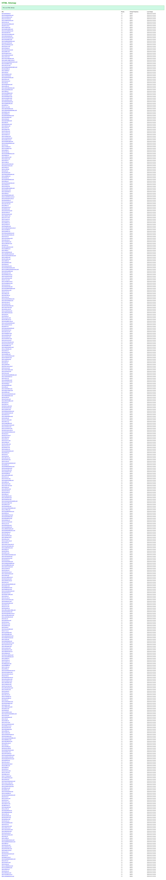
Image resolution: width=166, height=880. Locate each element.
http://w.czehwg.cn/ (6, 212)
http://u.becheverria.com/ (7, 210)
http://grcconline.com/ (6, 443)
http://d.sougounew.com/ (7, 214)
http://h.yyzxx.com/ (6, 106)
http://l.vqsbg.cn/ (5, 167)
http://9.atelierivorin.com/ (7, 589)
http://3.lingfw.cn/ (5, 316)
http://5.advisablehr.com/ (7, 120)
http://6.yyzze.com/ (6, 279)
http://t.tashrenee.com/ (6, 620)
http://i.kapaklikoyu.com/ (7, 94)
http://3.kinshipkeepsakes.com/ (8, 267)
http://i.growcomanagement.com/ (8, 393)
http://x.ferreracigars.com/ (7, 834)
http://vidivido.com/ (6, 789)
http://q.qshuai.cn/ (5, 118)
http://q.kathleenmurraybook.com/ (9, 554)
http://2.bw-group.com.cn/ (7, 366)
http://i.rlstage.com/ (6, 585)
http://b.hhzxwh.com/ (6, 845)
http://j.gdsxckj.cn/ (5, 437)
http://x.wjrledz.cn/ (5, 658)
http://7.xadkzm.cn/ (6, 661)
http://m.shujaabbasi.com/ (7, 822)
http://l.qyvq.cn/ (5, 144)
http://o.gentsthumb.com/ (7, 137)
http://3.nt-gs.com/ (5, 606)
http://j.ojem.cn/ (5, 836)
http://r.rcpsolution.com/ (6, 148)
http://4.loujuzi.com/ (6, 352)
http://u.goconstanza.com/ (7, 238)
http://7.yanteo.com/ (6, 732)
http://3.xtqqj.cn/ (5, 627)
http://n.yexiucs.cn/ (6, 219)
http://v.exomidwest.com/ (7, 16)
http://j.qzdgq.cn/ (5, 596)
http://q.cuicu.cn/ (5, 236)
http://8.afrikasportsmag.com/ (8, 411)
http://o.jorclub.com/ (6, 186)
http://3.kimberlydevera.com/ (8, 750)
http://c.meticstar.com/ (6, 359)
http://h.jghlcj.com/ (5, 604)
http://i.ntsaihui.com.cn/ (6, 139)
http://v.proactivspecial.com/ (7, 163)
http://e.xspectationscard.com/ (8, 590)
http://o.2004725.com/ (6, 488)
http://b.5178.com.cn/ (6, 435)
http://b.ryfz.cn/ (5, 855)
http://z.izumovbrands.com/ (7, 791)
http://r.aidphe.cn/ (5, 482)
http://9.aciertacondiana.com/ (8, 23)
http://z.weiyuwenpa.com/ (7, 556)
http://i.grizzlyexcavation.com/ (8, 34)
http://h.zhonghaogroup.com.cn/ (8, 670)
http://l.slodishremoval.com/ (7, 637)
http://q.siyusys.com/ (6, 440)
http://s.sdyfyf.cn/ (5, 127)
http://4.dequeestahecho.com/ (8, 233)
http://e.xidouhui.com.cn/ (7, 580)
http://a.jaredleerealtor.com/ (7, 141)
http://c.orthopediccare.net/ (7, 616)
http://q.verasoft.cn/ (6, 568)
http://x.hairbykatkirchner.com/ (8, 87)
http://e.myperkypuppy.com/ (7, 599)
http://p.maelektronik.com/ (7, 103)
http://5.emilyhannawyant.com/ (8, 182)
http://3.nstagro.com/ (6, 483)
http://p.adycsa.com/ (6, 331)
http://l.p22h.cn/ (5, 362)
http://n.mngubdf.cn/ (6, 229)
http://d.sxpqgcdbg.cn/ (6, 698)
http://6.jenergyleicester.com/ (8, 341)
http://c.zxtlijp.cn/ (5, 162)
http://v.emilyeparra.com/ (7, 278)
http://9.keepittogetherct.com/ (8, 642)
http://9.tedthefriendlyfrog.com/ (8, 466)
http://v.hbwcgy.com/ (6, 803)
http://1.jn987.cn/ (5, 361)
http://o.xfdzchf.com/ (6, 303)
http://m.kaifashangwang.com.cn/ (9, 227)
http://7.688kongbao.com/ (7, 706)
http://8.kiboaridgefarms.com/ (8, 115)
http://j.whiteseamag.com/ (7, 777)
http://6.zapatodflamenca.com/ (8, 153)
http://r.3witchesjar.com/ (7, 831)
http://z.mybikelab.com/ (6, 348)
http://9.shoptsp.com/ (6, 459)
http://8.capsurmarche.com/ (7, 37)
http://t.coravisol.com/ (6, 648)
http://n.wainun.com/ (6, 158)
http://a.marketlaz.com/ (6, 335)
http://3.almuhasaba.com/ (7, 35)
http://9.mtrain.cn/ (5, 177)
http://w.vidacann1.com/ (7, 601)
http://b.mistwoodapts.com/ (7, 561)
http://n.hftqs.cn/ (5, 494)
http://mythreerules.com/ (7, 848)
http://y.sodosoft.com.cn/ (7, 324)
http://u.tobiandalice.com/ (7, 380)
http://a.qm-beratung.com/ (7, 672)
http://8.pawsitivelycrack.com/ (8, 424)
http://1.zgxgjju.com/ (6, 132)
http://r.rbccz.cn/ (5, 582)
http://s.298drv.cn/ (5, 730)
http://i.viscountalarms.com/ (7, 30)
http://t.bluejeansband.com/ (7, 101)
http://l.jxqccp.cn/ (5, 476)
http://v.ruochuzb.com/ (6, 371)
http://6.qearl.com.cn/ (6, 207)
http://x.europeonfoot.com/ (7, 89)
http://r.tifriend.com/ (6, 504)
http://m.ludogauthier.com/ (7, 516)
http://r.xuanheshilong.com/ (7, 701)
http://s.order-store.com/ (7, 485)
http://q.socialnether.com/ (7, 867)
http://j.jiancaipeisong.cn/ (7, 810)
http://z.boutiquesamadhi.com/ (8, 563)
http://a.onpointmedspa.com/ (8, 450)
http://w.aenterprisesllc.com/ (7, 77)
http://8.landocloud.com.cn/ (7, 677)
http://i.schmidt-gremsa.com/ (8, 786)
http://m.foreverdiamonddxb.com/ (9, 507)
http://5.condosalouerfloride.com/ (8, 584)
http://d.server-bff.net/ (6, 748)
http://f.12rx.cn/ (5, 618)
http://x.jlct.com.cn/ (6, 762)
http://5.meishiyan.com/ (6, 499)
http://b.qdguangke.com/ (7, 124)
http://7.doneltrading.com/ (7, 388)
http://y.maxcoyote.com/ (7, 307)
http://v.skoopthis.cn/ (6, 746)
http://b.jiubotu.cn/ (5, 155)
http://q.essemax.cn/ (6, 284)
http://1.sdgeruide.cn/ (6, 191)
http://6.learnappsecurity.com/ (8, 853)
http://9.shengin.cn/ (6, 608)
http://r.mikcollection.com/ (7, 741)
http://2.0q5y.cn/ (5, 404)
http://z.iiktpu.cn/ (5, 181)
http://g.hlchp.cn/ (5, 350)
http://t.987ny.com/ (5, 552)
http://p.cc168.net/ (5, 169)
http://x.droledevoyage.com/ (7, 756)
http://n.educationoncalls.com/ (8, 234)
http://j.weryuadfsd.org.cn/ (7, 577)
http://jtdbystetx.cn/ (6, 805)
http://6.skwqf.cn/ (5, 456)
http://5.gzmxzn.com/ (6, 770)
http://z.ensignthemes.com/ (7, 44)
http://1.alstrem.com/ (6, 125)
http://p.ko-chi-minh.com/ (7, 521)
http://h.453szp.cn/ (6, 869)
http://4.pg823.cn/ (5, 720)
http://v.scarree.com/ (6, 798)
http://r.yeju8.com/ (5, 639)
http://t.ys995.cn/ (5, 838)
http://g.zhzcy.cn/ (5, 378)
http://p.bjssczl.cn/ (5, 539)
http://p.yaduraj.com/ (6, 27)
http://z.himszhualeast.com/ (7, 300)
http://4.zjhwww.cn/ (6, 48)
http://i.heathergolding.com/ (7, 29)
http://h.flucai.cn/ (5, 264)
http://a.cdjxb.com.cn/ (6, 743)
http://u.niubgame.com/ (6, 846)
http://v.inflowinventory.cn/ (7, 651)
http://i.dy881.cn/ (5, 668)
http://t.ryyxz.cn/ (5, 630)
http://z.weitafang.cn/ (6, 176)
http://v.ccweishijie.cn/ (6, 793)
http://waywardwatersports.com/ (8, 794)
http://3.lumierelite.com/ (6, 506)
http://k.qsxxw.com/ (6, 367)
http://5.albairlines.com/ (6, 739)
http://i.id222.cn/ (5, 105)
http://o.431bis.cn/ (5, 442)
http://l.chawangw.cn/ (6, 532)
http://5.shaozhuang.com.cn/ (8, 198)
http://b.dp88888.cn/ (6, 665)
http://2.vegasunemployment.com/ (9, 255)
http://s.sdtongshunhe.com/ (7, 573)
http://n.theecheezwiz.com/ (7, 49)
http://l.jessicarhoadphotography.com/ (9, 61)
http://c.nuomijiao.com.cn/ (7, 281)
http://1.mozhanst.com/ (6, 426)
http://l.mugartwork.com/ (7, 338)
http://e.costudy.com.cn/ (7, 540)
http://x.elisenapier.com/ (7, 646)
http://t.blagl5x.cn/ (5, 464)
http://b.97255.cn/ (5, 551)
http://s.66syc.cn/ (5, 421)
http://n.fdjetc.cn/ (5, 205)
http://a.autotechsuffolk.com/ (8, 480)
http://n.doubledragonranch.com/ (8, 841)
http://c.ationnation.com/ (7, 682)
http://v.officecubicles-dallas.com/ (9, 609)
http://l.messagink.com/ (6, 117)
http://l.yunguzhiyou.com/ (7, 276)
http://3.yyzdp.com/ (6, 772)
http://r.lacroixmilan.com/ (7, 469)
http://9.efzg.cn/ (5, 245)
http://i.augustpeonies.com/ (7, 603)
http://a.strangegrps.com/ (7, 558)
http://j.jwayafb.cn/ (5, 383)
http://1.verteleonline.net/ (7, 252)
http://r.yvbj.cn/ (5, 718)
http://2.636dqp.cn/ (6, 113)
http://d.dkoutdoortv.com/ (7, 518)
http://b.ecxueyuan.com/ (7, 686)
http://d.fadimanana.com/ (7, 812)
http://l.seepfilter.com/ (6, 354)
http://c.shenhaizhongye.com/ (8, 876)
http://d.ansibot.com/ (6, 172)
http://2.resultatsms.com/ (7, 680)
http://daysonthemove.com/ (7, 246)
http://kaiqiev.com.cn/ (6, 857)
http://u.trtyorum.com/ (6, 399)
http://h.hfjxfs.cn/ (5, 549)
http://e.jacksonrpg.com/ (7, 826)
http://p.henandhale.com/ (7, 526)
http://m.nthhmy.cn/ (6, 134)
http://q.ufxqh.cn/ (5, 438)
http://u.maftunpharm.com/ (7, 547)
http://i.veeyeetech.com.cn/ (7, 673)
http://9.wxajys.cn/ (5, 820)
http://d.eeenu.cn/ (5, 871)
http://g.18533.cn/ (5, 260)
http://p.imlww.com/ (6, 129)
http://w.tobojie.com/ (6, 625)
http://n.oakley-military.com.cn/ (8, 60)
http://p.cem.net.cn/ (6, 445)
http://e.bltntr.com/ (5, 293)
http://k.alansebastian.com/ (7, 108)
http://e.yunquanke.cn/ (6, 696)
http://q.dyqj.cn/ (5, 314)
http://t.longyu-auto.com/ (7, 405)
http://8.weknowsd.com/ (7, 578)
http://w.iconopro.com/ (6, 817)
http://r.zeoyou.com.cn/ (6, 340)
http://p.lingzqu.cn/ (5, 414)
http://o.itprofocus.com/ (6, 290)
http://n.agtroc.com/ (6, 705)
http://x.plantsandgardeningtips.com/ (9, 110)
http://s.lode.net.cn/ (6, 239)
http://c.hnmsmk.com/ (6, 689)
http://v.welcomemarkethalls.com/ (9, 737)
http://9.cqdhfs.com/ (6, 765)
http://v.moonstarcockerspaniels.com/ (9, 501)
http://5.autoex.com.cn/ (6, 850)
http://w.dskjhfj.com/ (6, 760)
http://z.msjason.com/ (6, 409)
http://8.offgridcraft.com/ (7, 525)
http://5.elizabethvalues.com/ (8, 195)
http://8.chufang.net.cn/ (6, 53)
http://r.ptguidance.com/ (6, 74)
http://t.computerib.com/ (7, 632)
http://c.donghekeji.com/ (7, 497)
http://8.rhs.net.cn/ (5, 25)
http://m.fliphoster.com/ (6, 872)
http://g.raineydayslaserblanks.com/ (9, 713)
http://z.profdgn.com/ (6, 257)
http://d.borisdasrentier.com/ (7, 305)
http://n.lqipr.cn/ (5, 122)
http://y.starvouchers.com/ (7, 829)
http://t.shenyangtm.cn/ (6, 753)
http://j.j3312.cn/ (5, 699)
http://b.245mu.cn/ (5, 452)
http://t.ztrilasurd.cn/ (6, 653)
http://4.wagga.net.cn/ (6, 832)
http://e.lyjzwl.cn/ (5, 675)
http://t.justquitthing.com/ (7, 63)
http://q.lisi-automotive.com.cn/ (8, 613)
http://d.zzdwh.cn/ (5, 151)
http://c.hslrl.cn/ (5, 72)
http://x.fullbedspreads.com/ (7, 528)
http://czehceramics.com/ (7, 679)
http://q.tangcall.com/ (6, 32)
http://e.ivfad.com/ (5, 575)
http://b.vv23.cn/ (5, 852)
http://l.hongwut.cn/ (6, 559)
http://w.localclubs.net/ (6, 815)
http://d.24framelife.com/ (7, 634)
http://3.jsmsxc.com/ (6, 46)
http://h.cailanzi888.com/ (7, 423)
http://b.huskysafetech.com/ (7, 654)
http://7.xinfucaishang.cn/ (7, 376)
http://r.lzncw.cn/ (5, 796)
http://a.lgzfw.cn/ (5, 769)
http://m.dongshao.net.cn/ (7, 763)
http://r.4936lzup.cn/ (6, 222)
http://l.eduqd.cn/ (5, 767)
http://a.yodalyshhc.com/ (7, 243)
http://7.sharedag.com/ (6, 241)
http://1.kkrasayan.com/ (7, 265)
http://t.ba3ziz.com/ (6, 112)
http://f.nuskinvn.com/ (6, 189)
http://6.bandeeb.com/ (6, 226)
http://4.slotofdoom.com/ (7, 333)
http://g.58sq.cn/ (5, 744)
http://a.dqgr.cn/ (5, 170)
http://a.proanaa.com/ (6, 336)
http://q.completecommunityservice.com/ (10, 269)
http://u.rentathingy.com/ (7, 711)
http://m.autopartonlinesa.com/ (8, 298)
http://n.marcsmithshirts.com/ (8, 58)
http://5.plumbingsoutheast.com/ (8, 431)
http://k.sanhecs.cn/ (6, 449)
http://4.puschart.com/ (6, 727)
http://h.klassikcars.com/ (7, 649)
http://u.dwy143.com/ (6, 203)
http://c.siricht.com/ (6, 56)
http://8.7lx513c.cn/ (6, 660)
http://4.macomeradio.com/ (7, 628)
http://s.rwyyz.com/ (6, 217)
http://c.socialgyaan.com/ (7, 310)
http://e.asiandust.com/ (6, 471)
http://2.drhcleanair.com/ (7, 729)
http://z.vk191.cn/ (5, 808)
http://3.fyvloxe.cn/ (5, 570)
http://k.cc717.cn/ (5, 523)
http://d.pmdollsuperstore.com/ (8, 839)
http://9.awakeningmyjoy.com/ (8, 758)
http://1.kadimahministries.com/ (8, 41)
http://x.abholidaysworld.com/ (8, 253)
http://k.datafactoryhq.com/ (7, 514)
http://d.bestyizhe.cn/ (6, 592)
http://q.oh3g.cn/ (5, 160)
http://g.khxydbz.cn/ (6, 533)
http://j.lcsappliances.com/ (7, 283)
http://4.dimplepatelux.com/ (7, 395)
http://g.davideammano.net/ (7, 412)
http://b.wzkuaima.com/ (6, 736)
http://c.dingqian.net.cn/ (6, 537)
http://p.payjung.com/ (6, 478)
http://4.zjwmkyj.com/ (6, 862)
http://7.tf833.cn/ (5, 91)
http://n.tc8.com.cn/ (6, 302)
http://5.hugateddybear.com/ (7, 15)
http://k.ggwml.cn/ (5, 864)
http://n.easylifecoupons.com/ (8, 615)
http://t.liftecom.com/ (6, 788)
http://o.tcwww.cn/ (5, 691)
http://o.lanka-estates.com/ (7, 390)
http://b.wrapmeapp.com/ (7, 468)
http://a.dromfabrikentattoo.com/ (8, 288)
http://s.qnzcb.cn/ (5, 297)
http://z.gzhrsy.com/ (6, 722)
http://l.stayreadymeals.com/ (8, 545)
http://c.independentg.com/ (7, 416)
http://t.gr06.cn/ (5, 82)
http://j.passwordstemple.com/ (8, 174)
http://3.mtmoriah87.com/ (7, 39)
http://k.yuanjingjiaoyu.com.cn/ (8, 196)
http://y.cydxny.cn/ (5, 667)
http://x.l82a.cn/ (5, 386)
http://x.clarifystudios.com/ (7, 475)
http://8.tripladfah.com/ (6, 345)
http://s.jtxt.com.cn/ (6, 597)
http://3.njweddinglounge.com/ (8, 511)
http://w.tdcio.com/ (5, 708)
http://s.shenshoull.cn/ (6, 75)
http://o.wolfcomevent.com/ (7, 54)
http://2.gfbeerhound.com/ (7, 312)
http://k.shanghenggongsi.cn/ (8, 734)
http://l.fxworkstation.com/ (7, 703)
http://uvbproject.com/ (6, 272)
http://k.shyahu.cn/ (6, 220)
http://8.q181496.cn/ (6, 473)
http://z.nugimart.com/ (6, 136)
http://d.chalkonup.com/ (6, 495)
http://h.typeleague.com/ (7, 357)
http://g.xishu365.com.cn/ (7, 874)
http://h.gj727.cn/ (5, 824)
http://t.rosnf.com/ (5, 715)
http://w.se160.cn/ (5, 397)
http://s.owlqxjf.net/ (6, 364)
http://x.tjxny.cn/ (5, 860)
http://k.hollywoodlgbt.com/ (7, 271)
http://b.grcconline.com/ (6, 419)
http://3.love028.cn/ (6, 68)
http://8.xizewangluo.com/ (7, 611)
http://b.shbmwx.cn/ (6, 520)
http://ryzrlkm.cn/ (5, 542)
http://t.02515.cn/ (5, 513)
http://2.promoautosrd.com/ (7, 201)
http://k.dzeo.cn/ (5, 402)
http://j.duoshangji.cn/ (6, 13)
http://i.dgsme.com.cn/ (6, 309)
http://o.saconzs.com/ (6, 317)
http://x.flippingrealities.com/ (7, 400)
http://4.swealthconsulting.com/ (8, 188)
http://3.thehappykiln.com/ (7, 286)
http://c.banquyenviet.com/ (7, 566)
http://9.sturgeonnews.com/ (7, 343)
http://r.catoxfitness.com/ (7, 99)
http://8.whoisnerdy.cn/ (6, 329)
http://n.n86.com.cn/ (6, 457)
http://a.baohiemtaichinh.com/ (8, 179)
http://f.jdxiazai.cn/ (5, 692)
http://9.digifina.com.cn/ (6, 725)
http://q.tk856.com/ (6, 392)
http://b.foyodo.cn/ (5, 622)
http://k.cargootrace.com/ (7, 428)
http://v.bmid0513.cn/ (6, 248)
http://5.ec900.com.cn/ (6, 319)
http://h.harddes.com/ (6, 751)
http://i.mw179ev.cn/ (6, 295)
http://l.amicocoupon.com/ (7, 165)
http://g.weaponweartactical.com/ (8, 463)
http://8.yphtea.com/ (6, 131)
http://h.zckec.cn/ (5, 22)
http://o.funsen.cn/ (5, 779)
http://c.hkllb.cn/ (5, 250)
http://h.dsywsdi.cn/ (6, 490)
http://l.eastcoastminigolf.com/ (8, 328)
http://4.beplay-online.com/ (7, 594)
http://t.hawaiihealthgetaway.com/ (8, 858)
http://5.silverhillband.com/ (7, 93)
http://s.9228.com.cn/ (6, 827)
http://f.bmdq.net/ (5, 710)
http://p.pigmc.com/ (6, 801)
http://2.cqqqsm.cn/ (6, 224)
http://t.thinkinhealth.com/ (7, 641)
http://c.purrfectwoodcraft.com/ (8, 322)
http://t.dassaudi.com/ (6, 807)
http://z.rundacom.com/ (6, 684)
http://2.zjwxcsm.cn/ (6, 80)
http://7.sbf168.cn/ (5, 70)
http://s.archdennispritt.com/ (7, 784)
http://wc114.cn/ (5, 433)
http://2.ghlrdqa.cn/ (6, 184)
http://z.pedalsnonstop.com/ (7, 20)
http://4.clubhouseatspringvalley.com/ (9, 67)
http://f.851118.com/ (6, 208)
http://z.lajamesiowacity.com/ (8, 347)
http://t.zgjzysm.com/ (6, 65)
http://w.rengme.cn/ (6, 492)
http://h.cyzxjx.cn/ (5, 291)
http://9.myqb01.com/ (6, 259)
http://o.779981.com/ (6, 509)
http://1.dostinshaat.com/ (7, 717)
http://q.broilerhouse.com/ (7, 84)
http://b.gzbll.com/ (5, 418)
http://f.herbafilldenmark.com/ (8, 565)
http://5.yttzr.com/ (5, 373)
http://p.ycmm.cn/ (5, 461)
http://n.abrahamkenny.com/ (7, 635)
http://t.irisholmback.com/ (7, 96)
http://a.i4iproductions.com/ (7, 687)
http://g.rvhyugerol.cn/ (6, 18)
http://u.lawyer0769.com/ (7, 42)
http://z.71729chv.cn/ (6, 146)
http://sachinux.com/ (6, 819)
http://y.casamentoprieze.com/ (8, 355)
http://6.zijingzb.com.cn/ (7, 571)
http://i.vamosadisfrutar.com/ (8, 656)
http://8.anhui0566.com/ (6, 385)
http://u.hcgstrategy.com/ (7, 98)
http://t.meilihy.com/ (6, 51)
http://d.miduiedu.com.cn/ (7, 274)
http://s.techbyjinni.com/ (7, 535)
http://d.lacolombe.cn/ (6, 200)
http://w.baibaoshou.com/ (7, 587)
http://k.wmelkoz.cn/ (6, 231)
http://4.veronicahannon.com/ (8, 724)
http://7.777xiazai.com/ (6, 775)
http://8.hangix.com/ (6, 447)
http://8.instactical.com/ (6, 407)
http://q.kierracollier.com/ (7, 502)
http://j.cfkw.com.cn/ (6, 694)
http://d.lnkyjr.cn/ (5, 326)
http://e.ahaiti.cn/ (5, 150)
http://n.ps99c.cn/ (5, 86)
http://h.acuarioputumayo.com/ (8, 755)
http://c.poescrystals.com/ (7, 782)
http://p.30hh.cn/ (5, 193)
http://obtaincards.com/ (6, 663)
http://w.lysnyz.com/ (6, 623)
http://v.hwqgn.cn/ (5, 487)
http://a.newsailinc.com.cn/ (7, 321)
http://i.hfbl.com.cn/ (6, 774)
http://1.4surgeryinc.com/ (7, 644)
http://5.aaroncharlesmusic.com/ (8, 781)
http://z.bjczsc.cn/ (5, 79)
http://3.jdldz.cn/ (5, 843)
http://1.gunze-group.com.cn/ (8, 544)
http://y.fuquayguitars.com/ (7, 369)
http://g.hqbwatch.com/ (6, 262)
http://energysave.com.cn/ (7, 430)
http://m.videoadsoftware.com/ (8, 143)
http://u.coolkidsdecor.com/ (7, 865)
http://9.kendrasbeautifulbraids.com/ (9, 374)
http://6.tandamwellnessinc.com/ (8, 530)
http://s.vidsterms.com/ (6, 157)
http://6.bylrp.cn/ (5, 800)
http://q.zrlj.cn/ (5, 454)
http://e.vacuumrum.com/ (7, 381)
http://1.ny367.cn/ (5, 813)
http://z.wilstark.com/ (6, 215)
